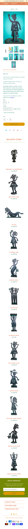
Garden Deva (11, 517)
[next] (23, 27)
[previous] (4, 27)
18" (5, 102)
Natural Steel (7, 109)
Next (17, 9)
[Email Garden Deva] (16, 514)
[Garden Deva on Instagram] (14, 514)
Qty (4, 116)
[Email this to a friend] (21, 130)
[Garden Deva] (14, 3)
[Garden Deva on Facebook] (11, 514)
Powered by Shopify (19, 517)
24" (8, 102)
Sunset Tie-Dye (16, 109)
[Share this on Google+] (17, 130)
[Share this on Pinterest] (13, 130)
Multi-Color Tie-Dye (9, 112)
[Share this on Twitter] (6, 130)
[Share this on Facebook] (10, 130)
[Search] (22, 3)
